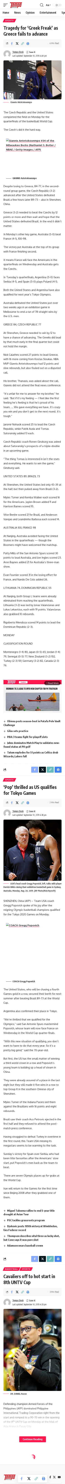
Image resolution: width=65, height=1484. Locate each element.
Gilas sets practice (17, 730)
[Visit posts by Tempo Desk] (7, 54)
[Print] (27, 43)
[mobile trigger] (6, 5)
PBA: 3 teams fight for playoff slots (27, 736)
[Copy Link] (22, 43)
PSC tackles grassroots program (26, 1220)
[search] (41, 5)
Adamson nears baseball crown (25, 1245)
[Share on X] (17, 43)
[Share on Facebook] (11, 43)
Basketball (11, 1269)
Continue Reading (32, 1439)
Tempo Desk (18, 52)
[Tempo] (16, 5)
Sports (9, 21)
